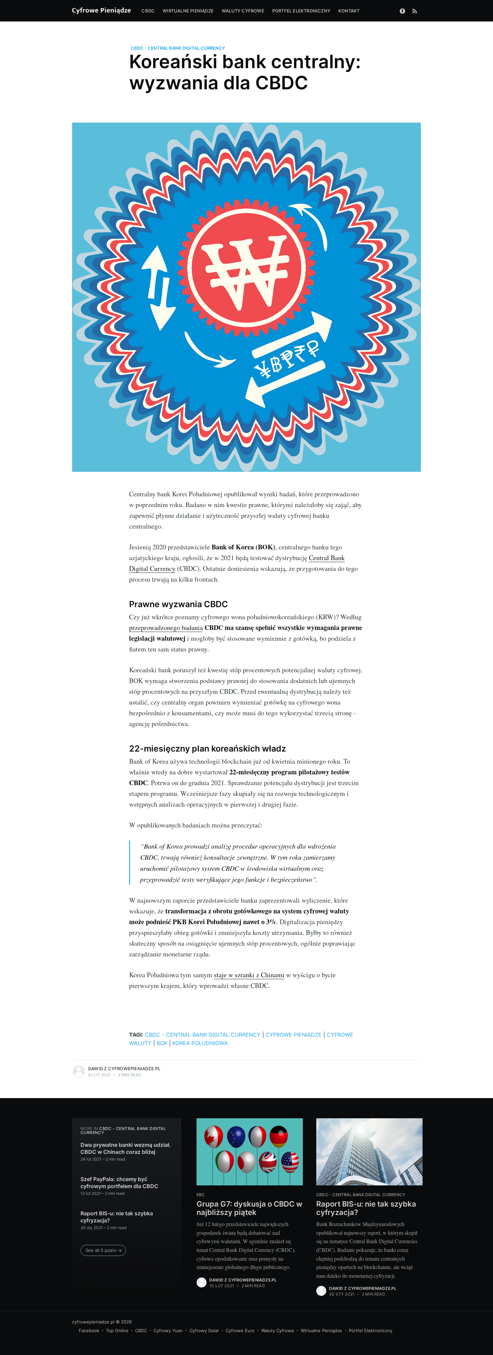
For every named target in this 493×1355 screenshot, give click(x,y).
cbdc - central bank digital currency (178, 48)
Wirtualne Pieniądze (321, 1330)
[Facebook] (402, 10)
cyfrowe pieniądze (294, 1034)
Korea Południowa (200, 1043)
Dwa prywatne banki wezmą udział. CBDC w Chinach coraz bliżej (125, 1148)
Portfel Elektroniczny (370, 1330)
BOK (162, 1043)
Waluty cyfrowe (243, 10)
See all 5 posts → (104, 1250)
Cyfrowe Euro (240, 1330)
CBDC (148, 10)
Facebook (89, 1330)
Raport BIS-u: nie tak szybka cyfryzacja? (116, 1217)
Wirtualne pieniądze (188, 10)
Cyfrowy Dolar (204, 1330)
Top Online (117, 1330)
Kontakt (349, 10)
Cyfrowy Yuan (168, 1330)
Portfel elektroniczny (301, 10)
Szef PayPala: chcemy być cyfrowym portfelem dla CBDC (119, 1183)
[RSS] (414, 10)
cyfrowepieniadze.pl (93, 1321)
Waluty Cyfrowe (277, 1330)
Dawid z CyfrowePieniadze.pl (124, 1068)
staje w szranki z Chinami (249, 974)
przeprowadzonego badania (166, 627)
